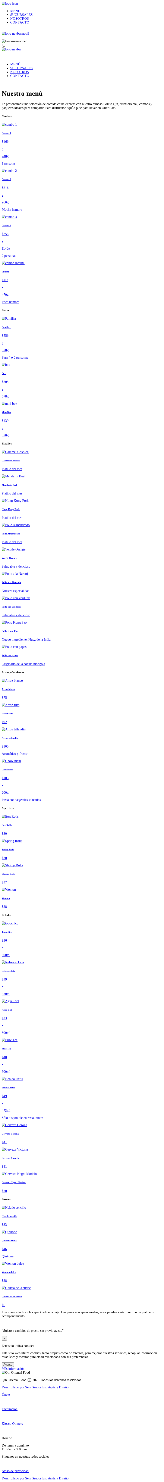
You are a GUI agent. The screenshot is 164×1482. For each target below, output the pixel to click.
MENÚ (15, 11)
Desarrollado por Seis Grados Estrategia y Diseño (35, 1387)
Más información (13, 1368)
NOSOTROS (19, 18)
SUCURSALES (21, 14)
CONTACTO (19, 22)
